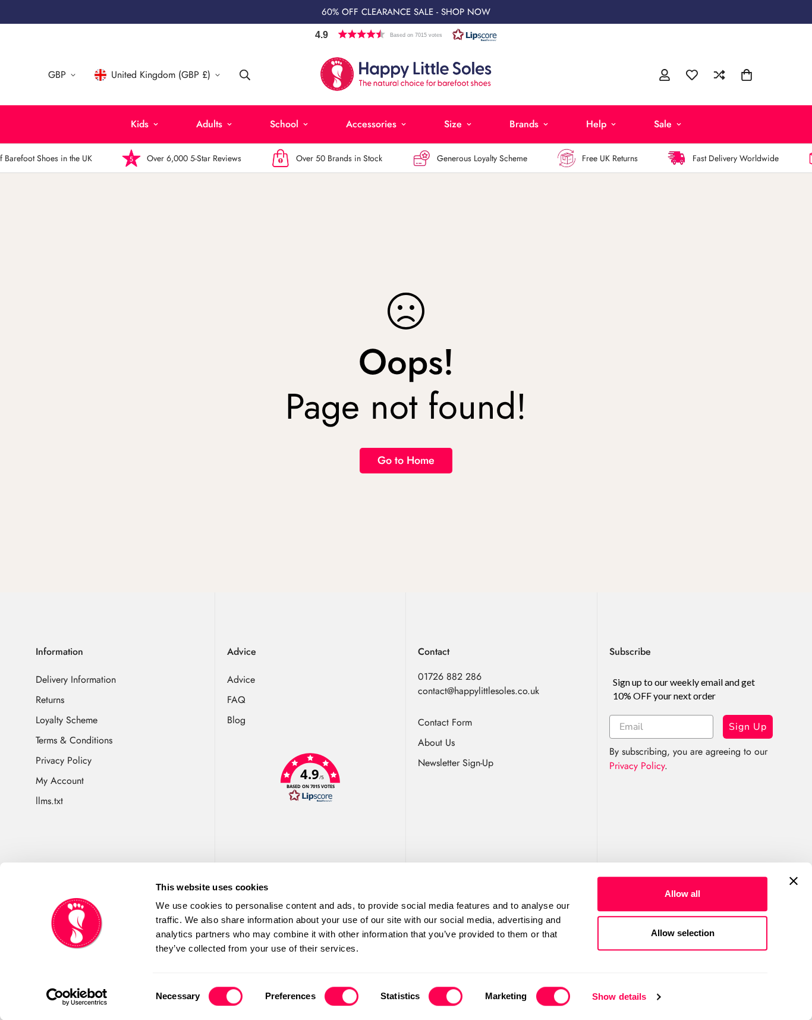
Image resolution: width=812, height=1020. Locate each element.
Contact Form (445, 722)
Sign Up (748, 726)
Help (596, 124)
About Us (436, 742)
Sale (663, 124)
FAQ (236, 700)
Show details (619, 996)
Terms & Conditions (74, 740)
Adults (209, 124)
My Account (60, 780)
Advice (241, 679)
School (284, 124)
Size (453, 124)
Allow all (682, 894)
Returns (50, 700)
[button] (406, 34)
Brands (524, 124)
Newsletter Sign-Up (455, 763)
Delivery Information (76, 679)
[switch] (341, 996)
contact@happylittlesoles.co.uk (478, 691)
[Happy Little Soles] (405, 75)
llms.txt (49, 801)
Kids (140, 124)
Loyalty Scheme (66, 720)
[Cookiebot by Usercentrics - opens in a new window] (77, 997)
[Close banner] (793, 881)
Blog (236, 720)
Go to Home (406, 460)
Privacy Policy (64, 760)
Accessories (371, 124)
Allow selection (683, 933)
